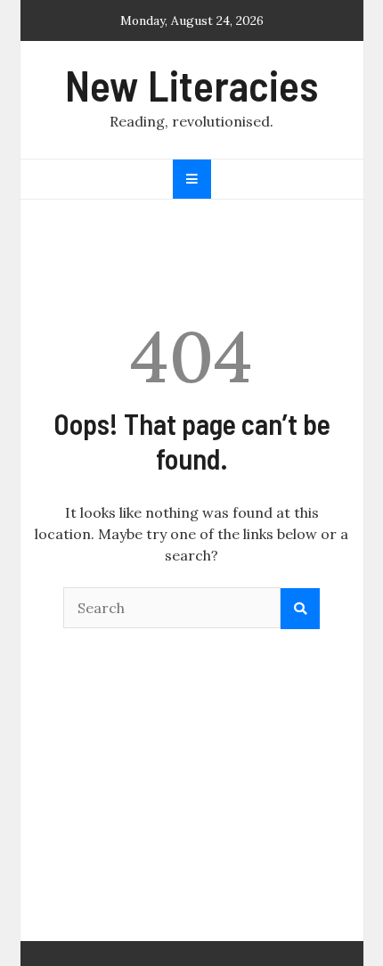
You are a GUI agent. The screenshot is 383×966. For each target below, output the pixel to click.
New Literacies (191, 85)
